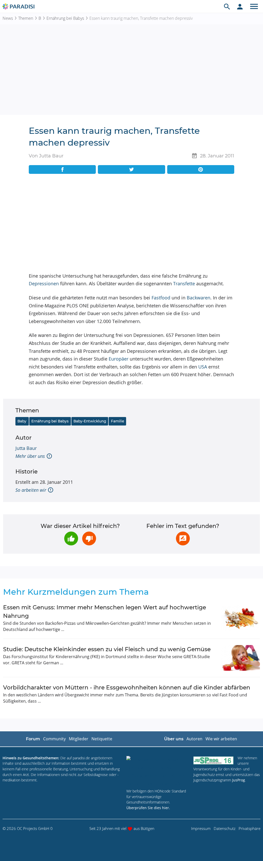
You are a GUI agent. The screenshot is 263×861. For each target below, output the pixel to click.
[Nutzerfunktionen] (239, 6)
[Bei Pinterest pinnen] (200, 169)
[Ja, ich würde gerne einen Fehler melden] (183, 538)
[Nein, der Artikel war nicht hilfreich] (89, 538)
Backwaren (198, 298)
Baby (21, 421)
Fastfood (161, 298)
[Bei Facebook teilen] (62, 169)
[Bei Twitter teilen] (131, 169)
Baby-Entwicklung (89, 421)
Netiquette (101, 739)
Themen (25, 18)
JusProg (238, 780)
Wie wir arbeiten (221, 739)
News (8, 18)
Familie (117, 421)
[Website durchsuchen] (227, 6)
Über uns (173, 738)
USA (202, 367)
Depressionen (44, 283)
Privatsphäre (249, 828)
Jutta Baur (26, 448)
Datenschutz (225, 828)
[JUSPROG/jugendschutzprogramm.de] (213, 760)
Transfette (184, 283)
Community (54, 739)
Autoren (194, 739)
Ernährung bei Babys (65, 18)
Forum (33, 738)
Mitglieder (78, 739)
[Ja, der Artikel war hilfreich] (71, 538)
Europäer (118, 359)
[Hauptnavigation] (254, 6)
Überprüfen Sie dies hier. (148, 807)
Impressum (201, 828)
